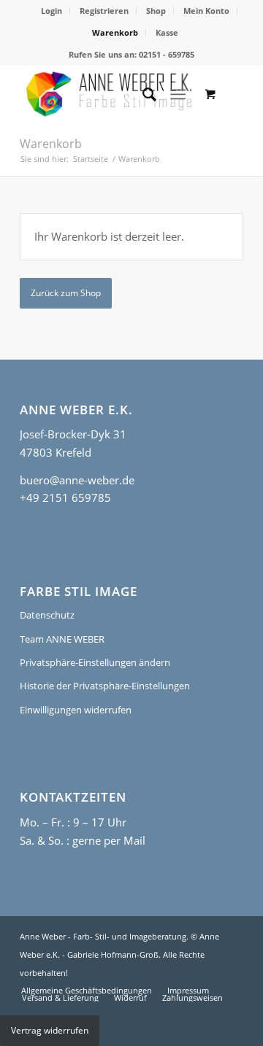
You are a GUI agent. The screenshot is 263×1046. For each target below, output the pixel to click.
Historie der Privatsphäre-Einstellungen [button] (105, 685)
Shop (156, 10)
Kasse (167, 32)
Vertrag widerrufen (49, 1030)
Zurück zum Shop (66, 293)
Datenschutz (47, 614)
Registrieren (104, 10)
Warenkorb (115, 32)
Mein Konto (206, 10)
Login (51, 10)
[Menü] (178, 94)
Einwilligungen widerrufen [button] (76, 709)
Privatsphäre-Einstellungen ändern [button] (95, 662)
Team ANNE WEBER (62, 639)
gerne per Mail (108, 840)
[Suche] (142, 94)
